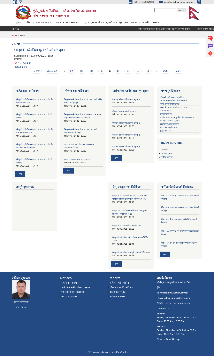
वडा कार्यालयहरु (43, 22)
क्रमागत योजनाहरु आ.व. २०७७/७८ (77, 159)
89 (138, 71)
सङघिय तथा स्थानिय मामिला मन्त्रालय (173, 100)
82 (71, 71)
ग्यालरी (145, 22)
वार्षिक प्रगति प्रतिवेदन (120, 282)
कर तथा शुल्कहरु (69, 296)
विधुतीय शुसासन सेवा (92, 22)
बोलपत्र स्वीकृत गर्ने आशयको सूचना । (126, 99)
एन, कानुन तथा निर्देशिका (72, 292)
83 (81, 71)
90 (148, 71)
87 (117, 71)
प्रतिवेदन (110, 22)
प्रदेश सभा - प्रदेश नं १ (168, 127)
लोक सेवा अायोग (166, 110)
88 (128, 71)
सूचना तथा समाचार (69, 282)
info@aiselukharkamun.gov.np (172, 292)
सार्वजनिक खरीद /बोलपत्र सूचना (75, 287)
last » (178, 71)
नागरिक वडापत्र (167, 157)
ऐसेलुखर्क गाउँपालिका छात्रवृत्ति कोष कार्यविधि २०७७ (131, 252)
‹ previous (52, 71)
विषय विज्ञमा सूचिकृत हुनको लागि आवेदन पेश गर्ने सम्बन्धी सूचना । (161, 29)
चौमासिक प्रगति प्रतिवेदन (121, 287)
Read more (21, 67)
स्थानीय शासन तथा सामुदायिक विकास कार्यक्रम (177, 117)
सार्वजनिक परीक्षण (117, 296)
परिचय (29, 22)
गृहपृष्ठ (19, 22)
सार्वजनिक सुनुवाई (117, 292)
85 (102, 71)
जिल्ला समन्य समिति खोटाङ (169, 104)
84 (91, 71)
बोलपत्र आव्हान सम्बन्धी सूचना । (124, 111)
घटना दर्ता (164, 149)
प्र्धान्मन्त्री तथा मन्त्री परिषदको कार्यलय (174, 107)
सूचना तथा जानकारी (128, 22)
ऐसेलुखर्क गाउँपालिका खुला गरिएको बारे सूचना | (40, 50)
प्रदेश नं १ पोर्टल (166, 131)
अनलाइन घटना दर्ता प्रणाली (170, 121)
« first (36, 71)
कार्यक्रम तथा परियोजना (67, 22)
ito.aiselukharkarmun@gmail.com (174, 298)
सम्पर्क (156, 22)
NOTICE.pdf (24, 63)
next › (165, 71)
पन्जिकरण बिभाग (165, 114)
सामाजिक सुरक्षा (166, 153)
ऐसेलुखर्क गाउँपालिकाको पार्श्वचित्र (172, 97)
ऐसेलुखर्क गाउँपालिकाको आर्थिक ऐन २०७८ (127, 225)
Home (14, 35)
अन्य (20, 174)
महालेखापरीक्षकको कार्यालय (169, 124)
